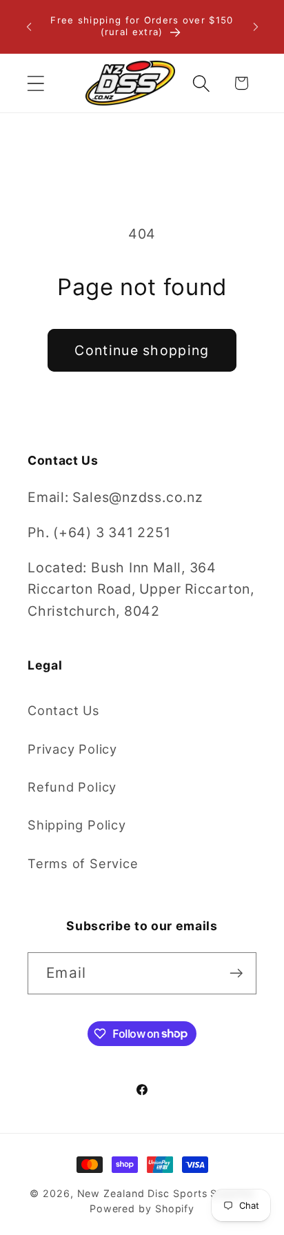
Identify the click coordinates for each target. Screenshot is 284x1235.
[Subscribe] (236, 973)
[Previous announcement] (29, 27)
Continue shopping (141, 350)
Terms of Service (83, 863)
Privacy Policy (72, 748)
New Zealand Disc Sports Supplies (165, 1193)
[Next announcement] (256, 27)
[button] (35, 83)
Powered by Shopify (142, 1208)
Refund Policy (72, 786)
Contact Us (64, 710)
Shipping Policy (77, 824)
